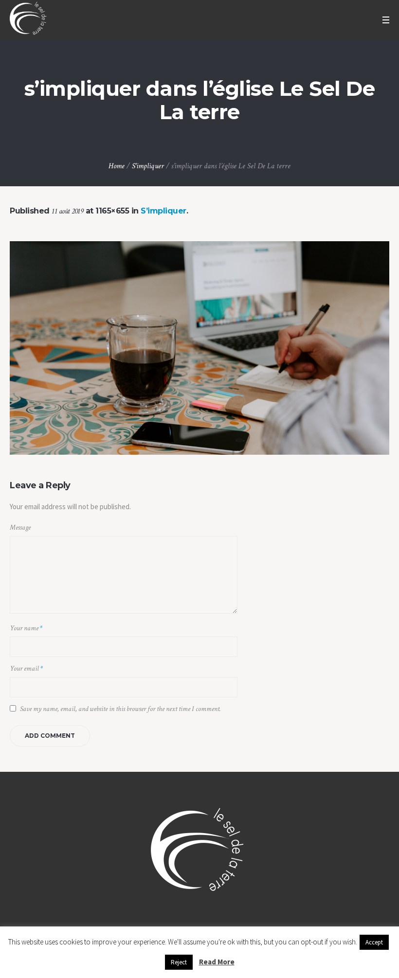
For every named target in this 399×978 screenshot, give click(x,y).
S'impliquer (148, 166)
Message (20, 527)
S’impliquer (163, 210)
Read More (217, 961)
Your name (26, 628)
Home (117, 166)
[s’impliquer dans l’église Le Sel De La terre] (199, 348)
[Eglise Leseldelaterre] (199, 852)
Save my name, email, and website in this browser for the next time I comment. (120, 708)
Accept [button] (374, 942)
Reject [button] (179, 962)
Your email (26, 668)
